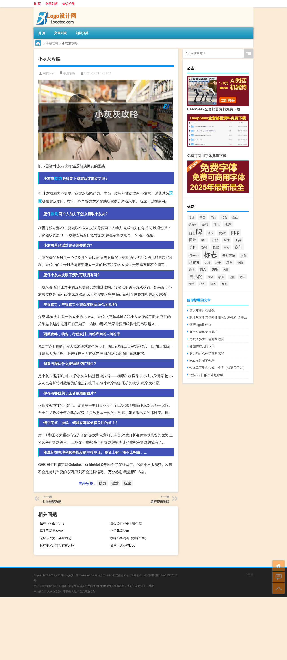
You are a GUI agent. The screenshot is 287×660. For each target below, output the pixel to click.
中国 (202, 217)
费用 (191, 284)
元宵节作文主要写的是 (55, 538)
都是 (224, 284)
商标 (222, 232)
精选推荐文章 (121, 575)
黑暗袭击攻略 (159, 501)
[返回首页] (277, 565)
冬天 (217, 224)
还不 (213, 284)
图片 (192, 239)
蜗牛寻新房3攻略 (51, 530)
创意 (228, 224)
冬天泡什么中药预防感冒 (206, 353)
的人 (203, 269)
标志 (210, 254)
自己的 (196, 276)
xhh (52, 73)
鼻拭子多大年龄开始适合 (206, 339)
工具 (238, 240)
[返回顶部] (277, 588)
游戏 (207, 262)
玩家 (127, 483)
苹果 (210, 277)
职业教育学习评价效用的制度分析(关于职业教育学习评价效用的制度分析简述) (219, 317)
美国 (225, 269)
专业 (191, 217)
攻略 (204, 247)
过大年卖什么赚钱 (202, 310)
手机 (192, 247)
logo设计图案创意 (201, 360)
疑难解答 (149, 575)
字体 (203, 240)
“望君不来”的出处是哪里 (206, 374)
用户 (229, 262)
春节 (238, 246)
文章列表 (51, 3)
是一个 (194, 255)
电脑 (240, 262)
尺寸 (227, 240)
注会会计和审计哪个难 (126, 523)
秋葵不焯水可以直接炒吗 (57, 545)
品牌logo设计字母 (52, 523)
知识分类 (68, 3)
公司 (205, 224)
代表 (224, 217)
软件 (202, 283)
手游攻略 (52, 43)
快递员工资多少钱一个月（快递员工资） (217, 367)
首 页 (37, 3)
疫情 (191, 269)
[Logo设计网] (57, 8)
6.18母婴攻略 (52, 501)
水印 (243, 255)
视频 (232, 277)
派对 (55, 213)
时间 (226, 247)
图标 (235, 232)
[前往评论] (277, 577)
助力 (58, 178)
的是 (215, 269)
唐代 (210, 233)
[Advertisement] (134, 628)
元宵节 (193, 224)
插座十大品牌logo (122, 545)
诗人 (242, 277)
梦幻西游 (228, 255)
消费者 (194, 262)
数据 (216, 247)
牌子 (218, 262)
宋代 (215, 239)
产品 (213, 217)
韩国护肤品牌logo (201, 346)
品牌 (195, 231)
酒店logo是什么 (200, 324)
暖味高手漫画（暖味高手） (129, 538)
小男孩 (249, 574)
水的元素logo (119, 530)
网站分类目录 (103, 575)
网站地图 (136, 575)
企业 (235, 217)
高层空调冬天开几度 (203, 331)
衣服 (221, 277)
